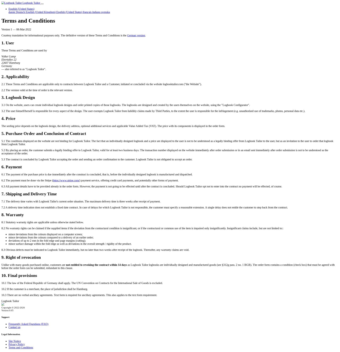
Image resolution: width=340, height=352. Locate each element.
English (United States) (69, 12)
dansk (12, 12)
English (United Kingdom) (41, 12)
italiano (96, 12)
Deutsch (21, 12)
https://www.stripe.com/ (66, 180)
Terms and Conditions (20, 347)
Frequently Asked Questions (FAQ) (28, 324)
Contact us (14, 327)
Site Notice (14, 341)
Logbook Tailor (31, 2)
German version (136, 35)
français (87, 12)
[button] (21, 8)
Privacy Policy (16, 344)
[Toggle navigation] (42, 3)
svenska (105, 12)
